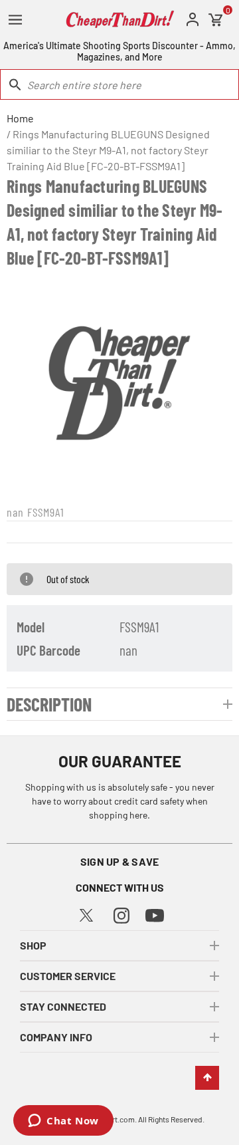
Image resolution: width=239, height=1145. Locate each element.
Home (20, 118)
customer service (68, 975)
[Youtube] (154, 914)
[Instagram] (121, 914)
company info (56, 1037)
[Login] (193, 20)
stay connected (63, 1006)
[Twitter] (86, 913)
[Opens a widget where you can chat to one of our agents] (63, 1121)
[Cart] (215, 20)
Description (49, 704)
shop (33, 945)
